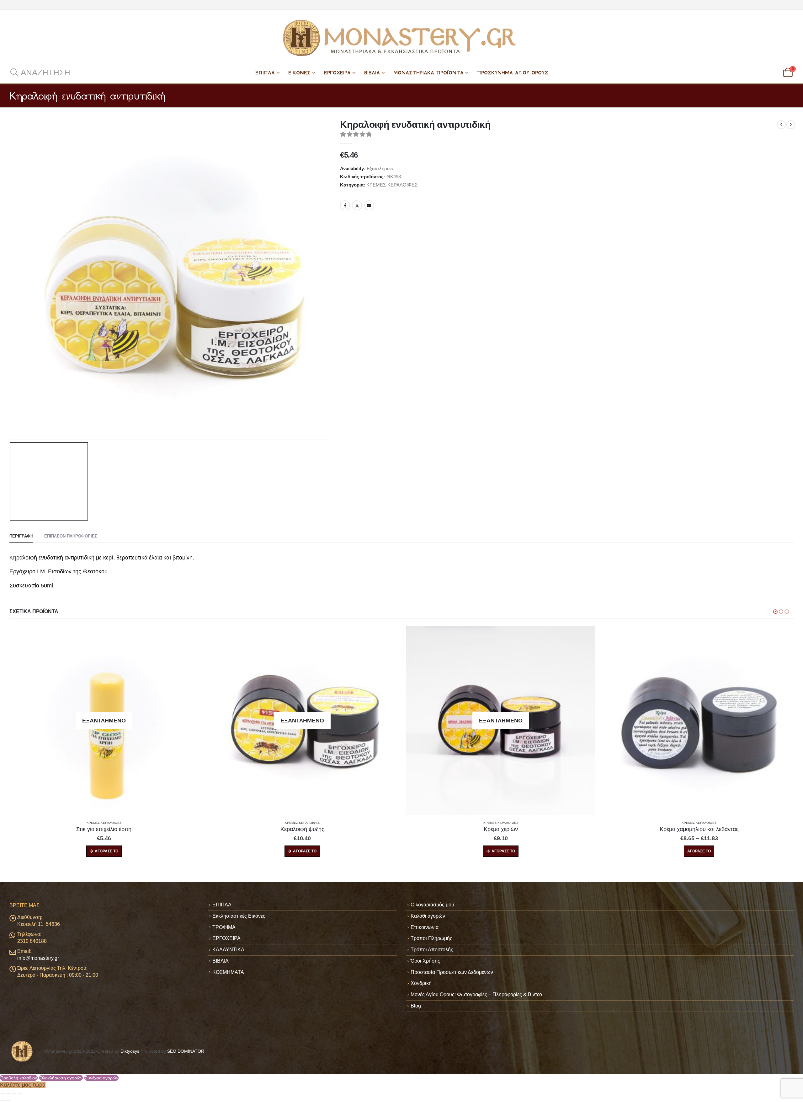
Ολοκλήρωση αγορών (61, 1077)
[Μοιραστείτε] (14, 1093)
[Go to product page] (501, 720)
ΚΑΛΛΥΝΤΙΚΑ (228, 949)
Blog (416, 1005)
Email (369, 205)
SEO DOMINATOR (185, 1051)
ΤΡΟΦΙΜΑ (224, 927)
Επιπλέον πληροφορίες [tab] (70, 536)
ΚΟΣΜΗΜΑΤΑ (228, 972)
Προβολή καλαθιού (18, 1077)
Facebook (345, 205)
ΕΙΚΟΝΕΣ (299, 73)
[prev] (781, 124)
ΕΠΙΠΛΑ (265, 73)
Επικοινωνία (425, 927)
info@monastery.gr (38, 958)
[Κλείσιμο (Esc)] (20, 1093)
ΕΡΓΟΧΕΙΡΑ (337, 73)
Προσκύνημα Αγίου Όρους (512, 73)
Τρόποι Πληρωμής (431, 938)
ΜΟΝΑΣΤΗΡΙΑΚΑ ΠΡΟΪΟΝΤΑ (428, 73)
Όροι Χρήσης (425, 961)
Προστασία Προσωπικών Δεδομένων (452, 972)
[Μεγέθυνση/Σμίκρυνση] (2, 1093)
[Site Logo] (401, 38)
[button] (39, 72)
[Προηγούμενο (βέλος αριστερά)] (2, 1100)
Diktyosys (129, 1051)
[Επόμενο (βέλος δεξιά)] (8, 1100)
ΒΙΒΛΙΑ (372, 73)
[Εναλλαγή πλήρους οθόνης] (8, 1093)
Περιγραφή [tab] (21, 536)
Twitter (357, 205)
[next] (790, 124)
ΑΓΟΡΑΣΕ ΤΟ (106, 851)
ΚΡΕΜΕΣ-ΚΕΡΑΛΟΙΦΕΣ (391, 184)
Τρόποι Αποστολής (432, 949)
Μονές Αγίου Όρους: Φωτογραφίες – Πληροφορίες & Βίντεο (476, 994)
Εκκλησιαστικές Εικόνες (238, 916)
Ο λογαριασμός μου (432, 904)
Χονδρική (421, 983)
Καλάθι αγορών (428, 916)
